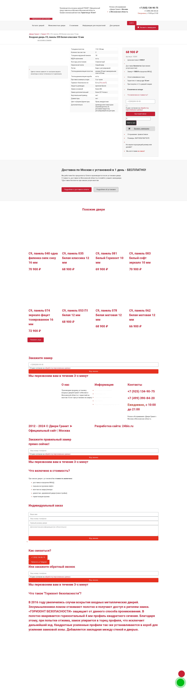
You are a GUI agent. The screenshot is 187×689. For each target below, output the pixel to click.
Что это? (103, 83)
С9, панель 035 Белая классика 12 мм (75, 258)
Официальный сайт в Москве (41, 19)
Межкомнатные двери (56, 25)
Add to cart (131, 123)
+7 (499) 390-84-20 (151, 11)
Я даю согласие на (137, 109)
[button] (181, 674)
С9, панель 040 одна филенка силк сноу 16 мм (43, 258)
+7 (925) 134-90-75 (148, 7)
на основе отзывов (44, 40)
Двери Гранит (34, 34)
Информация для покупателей (93, 25)
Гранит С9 (45, 34)
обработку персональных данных (137, 109)
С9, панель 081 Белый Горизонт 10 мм (109, 258)
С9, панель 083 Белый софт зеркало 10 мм (140, 258)
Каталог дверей (37, 25)
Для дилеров (114, 25)
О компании (73, 25)
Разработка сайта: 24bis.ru (114, 426)
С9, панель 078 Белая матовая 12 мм (109, 315)
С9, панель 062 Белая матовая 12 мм (142, 315)
